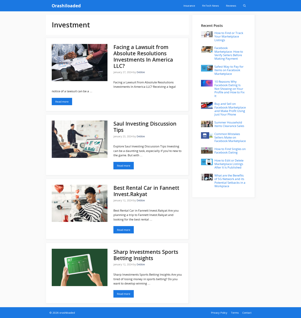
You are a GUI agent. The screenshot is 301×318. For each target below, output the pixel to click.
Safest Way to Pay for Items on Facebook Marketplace (229, 70)
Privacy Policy (219, 312)
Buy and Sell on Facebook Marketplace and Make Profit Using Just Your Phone (230, 109)
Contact (247, 312)
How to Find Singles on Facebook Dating (230, 150)
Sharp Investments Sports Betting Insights (145, 255)
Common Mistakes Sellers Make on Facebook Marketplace (230, 137)
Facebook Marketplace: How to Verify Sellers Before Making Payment (228, 53)
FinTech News (210, 5)
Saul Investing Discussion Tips (144, 126)
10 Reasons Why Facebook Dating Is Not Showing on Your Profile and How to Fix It (229, 89)
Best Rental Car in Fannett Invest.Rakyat (146, 191)
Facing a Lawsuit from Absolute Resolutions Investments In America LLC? (143, 56)
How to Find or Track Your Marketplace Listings (228, 36)
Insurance (189, 5)
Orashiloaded (66, 6)
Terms (235, 312)
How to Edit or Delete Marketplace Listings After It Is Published (229, 164)
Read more (62, 101)
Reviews (231, 5)
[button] (244, 5)
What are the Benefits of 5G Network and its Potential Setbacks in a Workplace (229, 180)
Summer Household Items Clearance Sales (229, 124)
